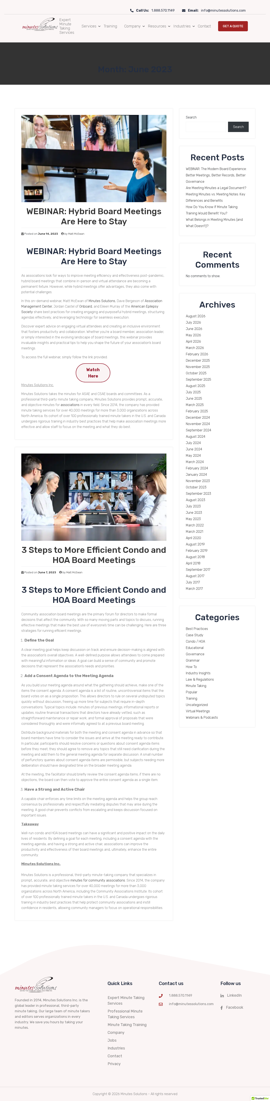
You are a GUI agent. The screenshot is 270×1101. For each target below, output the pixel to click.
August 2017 (195, 576)
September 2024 (198, 430)
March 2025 (195, 405)
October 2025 (196, 373)
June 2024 (194, 449)
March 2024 (195, 462)
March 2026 (195, 348)
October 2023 (196, 487)
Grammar (193, 660)
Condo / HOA (195, 641)
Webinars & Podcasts (202, 717)
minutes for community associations (97, 880)
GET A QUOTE (233, 26)
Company (132, 26)
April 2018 (193, 563)
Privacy (114, 1063)
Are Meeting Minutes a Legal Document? (216, 188)
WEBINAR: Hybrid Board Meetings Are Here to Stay (93, 216)
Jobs (112, 1040)
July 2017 (193, 582)
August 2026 (195, 316)
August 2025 (195, 386)
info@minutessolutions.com (217, 10)
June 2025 (194, 399)
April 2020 (193, 538)
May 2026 (193, 335)
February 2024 (197, 468)
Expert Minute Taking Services (66, 26)
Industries (182, 26)
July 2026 (193, 322)
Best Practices (197, 629)
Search (191, 117)
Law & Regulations (200, 679)
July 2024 (193, 443)
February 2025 (197, 411)
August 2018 (195, 557)
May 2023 (193, 519)
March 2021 (194, 532)
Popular (191, 692)
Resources (157, 26)
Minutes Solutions (102, 301)
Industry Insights (198, 673)
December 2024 (198, 418)
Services (88, 26)
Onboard (85, 306)
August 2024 (195, 437)
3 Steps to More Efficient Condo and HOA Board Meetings (94, 555)
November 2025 (198, 367)
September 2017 (198, 570)
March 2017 (194, 589)
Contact (204, 26)
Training (110, 26)
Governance (195, 654)
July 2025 (193, 392)
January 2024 (196, 475)
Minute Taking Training (127, 1024)
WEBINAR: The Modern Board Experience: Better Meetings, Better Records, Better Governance (216, 175)
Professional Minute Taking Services (125, 1014)
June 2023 (194, 513)
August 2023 (195, 500)
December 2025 (198, 360)
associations (70, 405)
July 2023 (193, 506)
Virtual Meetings (198, 711)
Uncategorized (197, 705)
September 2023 (198, 494)
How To (191, 667)
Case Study (194, 635)
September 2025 (198, 379)
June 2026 (194, 329)
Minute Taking (196, 686)
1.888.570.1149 (155, 10)
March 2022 (195, 525)
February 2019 (197, 551)
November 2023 (198, 481)
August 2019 (195, 544)
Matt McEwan (76, 233)
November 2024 (198, 424)
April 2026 (193, 341)
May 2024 (193, 456)
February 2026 (197, 354)
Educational (195, 648)
